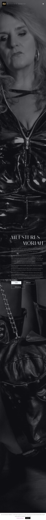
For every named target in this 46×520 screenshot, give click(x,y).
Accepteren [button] (28, 518)
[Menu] (43, 4)
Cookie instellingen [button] (20, 518)
